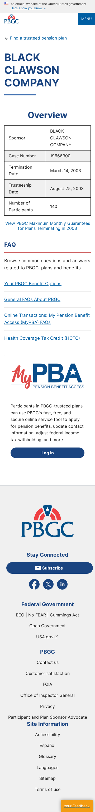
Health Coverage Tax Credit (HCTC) (42, 338)
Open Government (47, 625)
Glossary (47, 756)
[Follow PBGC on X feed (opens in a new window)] (48, 589)
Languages (47, 767)
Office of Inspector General (47, 695)
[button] (77, 806)
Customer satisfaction (48, 673)
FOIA (47, 684)
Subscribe (52, 568)
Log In (47, 452)
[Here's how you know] (47, 6)
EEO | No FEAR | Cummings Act (47, 614)
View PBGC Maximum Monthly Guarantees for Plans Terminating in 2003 (47, 226)
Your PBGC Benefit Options (32, 283)
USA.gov (45, 636)
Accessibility (47, 734)
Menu (86, 19)
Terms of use (47, 789)
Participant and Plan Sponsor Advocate (47, 717)
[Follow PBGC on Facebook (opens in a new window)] (34, 589)
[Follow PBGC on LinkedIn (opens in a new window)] (62, 589)
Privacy (47, 706)
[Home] (41, 19)
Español (47, 745)
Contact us (48, 662)
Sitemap (47, 778)
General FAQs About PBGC (32, 299)
